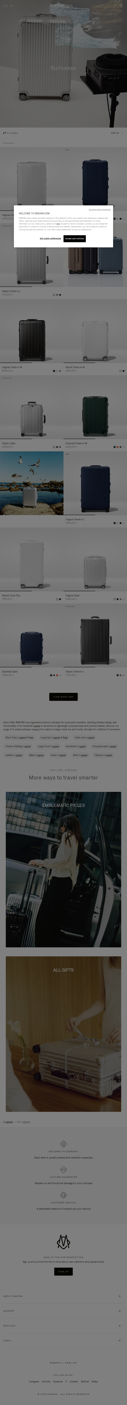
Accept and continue (74, 238)
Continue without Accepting (100, 209)
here (58, 224)
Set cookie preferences (50, 238)
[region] (63, 226)
